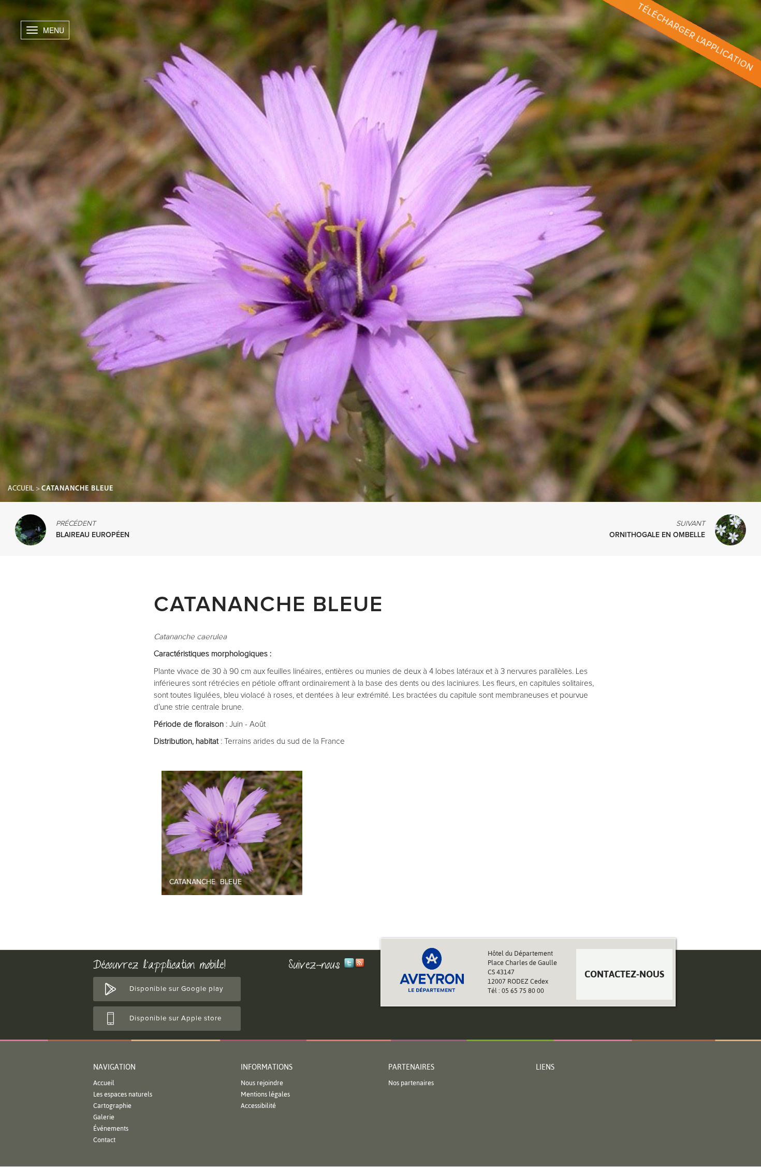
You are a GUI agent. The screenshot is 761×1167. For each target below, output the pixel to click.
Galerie (103, 1117)
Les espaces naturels (122, 1094)
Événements (110, 1128)
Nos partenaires (411, 1083)
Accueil (21, 489)
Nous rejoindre (262, 1083)
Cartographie (112, 1106)
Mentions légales (265, 1094)
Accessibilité (258, 1106)
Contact (104, 1140)
